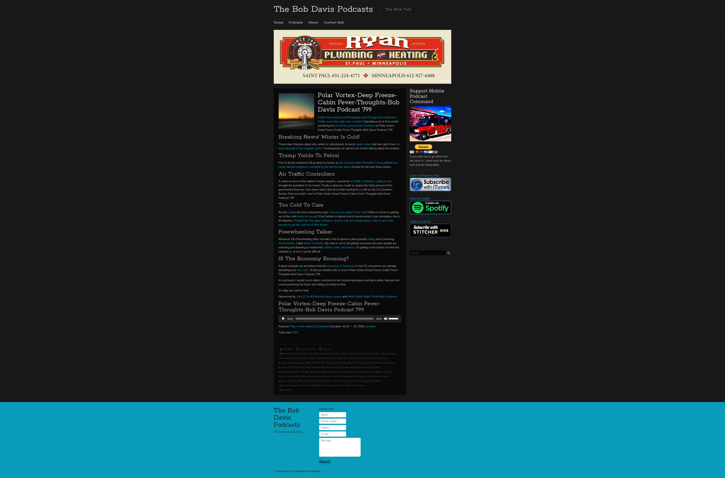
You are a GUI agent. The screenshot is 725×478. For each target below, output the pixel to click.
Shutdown (282, 376)
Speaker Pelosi (294, 376)
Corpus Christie (308, 358)
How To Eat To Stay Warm (299, 367)
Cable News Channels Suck (360, 353)
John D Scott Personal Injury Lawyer (319, 296)
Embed (370, 326)
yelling (371, 239)
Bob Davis (287, 349)
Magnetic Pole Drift (353, 367)
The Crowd (309, 380)
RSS (295, 332)
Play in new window (302, 326)
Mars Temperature (313, 371)
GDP (309, 362)
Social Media (286, 243)
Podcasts (296, 22)
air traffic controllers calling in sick (371, 181)
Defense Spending (356, 358)
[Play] (283, 319)
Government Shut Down (384, 362)
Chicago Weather (388, 353)
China (281, 358)
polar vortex (364, 144)
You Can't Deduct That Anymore (351, 385)
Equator (301, 362)
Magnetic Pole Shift (371, 367)
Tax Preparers (361, 376)
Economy (383, 358)
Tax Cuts (335, 376)
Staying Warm (308, 376)
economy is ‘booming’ (340, 265)
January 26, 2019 (307, 349)
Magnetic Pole (337, 367)
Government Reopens (364, 362)
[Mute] (386, 319)
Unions (378, 380)
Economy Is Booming (287, 362)
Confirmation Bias (293, 358)
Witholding (316, 385)
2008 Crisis (288, 353)
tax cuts (303, 270)
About (313, 22)
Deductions (342, 358)
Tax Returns (373, 376)
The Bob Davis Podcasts (323, 9)
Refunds (379, 371)
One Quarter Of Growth (349, 371)
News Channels (313, 243)
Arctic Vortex (335, 353)
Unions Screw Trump (287, 385)
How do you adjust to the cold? (349, 212)
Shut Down (388, 371)
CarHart (376, 353)
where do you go (306, 216)
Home (278, 22)
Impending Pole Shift (321, 367)
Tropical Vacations (342, 380)
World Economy (329, 385)
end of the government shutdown (355, 125)
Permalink (287, 389)
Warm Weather (304, 385)
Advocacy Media (301, 353)
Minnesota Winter (329, 371)
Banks (344, 353)
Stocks (318, 376)
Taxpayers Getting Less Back (290, 380)
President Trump (367, 371)
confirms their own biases (338, 247)
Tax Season (384, 376)
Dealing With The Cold (326, 358)
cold (290, 212)
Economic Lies (371, 358)
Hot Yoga (282, 367)
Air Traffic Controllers (319, 353)
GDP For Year (318, 362)
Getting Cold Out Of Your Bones (339, 362)
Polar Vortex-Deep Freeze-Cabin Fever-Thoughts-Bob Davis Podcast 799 (358, 102)
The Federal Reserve (323, 380)
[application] (339, 318)
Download (323, 326)
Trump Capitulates (366, 380)
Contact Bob (334, 22)
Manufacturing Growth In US (291, 371)
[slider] (394, 318)
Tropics (354, 380)
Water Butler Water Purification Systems (372, 296)
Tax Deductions (346, 376)
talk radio (326, 376)
